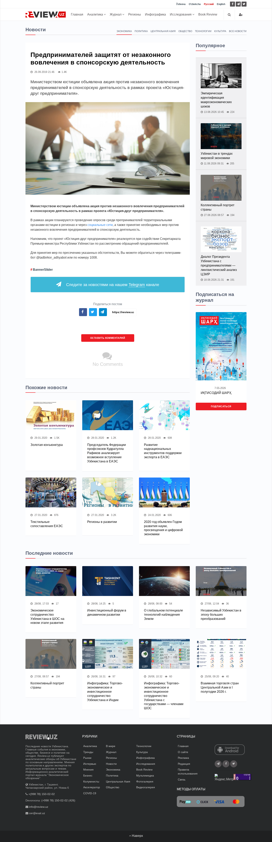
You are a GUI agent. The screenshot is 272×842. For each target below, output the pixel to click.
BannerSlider (43, 269)
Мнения (88, 769)
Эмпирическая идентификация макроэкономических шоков (216, 100)
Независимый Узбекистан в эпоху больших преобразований (221, 614)
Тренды (88, 752)
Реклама (183, 757)
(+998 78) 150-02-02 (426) (58, 800)
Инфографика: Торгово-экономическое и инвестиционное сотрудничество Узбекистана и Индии (105, 691)
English (221, 4)
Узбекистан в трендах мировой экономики (217, 156)
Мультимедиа (145, 775)
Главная (77, 14)
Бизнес (87, 775)
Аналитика (95, 14)
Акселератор (91, 787)
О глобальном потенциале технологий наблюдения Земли (163, 614)
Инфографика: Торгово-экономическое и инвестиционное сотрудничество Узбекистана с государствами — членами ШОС (163, 696)
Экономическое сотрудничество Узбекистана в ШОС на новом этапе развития (47, 616)
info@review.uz (38, 806)
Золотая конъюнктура (46, 444)
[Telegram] (238, 4)
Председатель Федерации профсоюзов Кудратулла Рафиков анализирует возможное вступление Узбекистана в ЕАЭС (106, 453)
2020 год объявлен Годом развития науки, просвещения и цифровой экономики (163, 528)
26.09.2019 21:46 (44, 71)
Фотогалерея (144, 781)
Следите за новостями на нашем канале (112, 284)
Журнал (116, 14)
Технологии (203, 31)
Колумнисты (91, 781)
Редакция (184, 763)
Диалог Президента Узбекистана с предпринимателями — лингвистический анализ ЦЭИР (219, 265)
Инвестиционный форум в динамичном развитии (106, 612)
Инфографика (155, 14)
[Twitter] (244, 4)
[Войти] (241, 14)
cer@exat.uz (37, 813)
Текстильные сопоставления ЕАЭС (46, 524)
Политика (141, 31)
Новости (111, 763)
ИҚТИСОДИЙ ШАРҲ (216, 393)
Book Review (207, 14)
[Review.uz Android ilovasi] (230, 750)
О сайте (183, 752)
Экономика (124, 31)
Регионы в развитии (102, 522)
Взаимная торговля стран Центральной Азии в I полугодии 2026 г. (220, 687)
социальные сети (100, 225)
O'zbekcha (195, 4)
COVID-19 (89, 793)
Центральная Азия (163, 31)
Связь (181, 779)
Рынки (87, 757)
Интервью (89, 763)
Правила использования (188, 771)
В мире (110, 746)
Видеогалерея (145, 787)
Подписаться (221, 406)
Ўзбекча (181, 4)
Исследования (181, 14)
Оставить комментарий (107, 338)
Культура (220, 31)
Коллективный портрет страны (217, 207)
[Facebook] (232, 4)
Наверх (137, 835)
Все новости (238, 31)
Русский (209, 4)
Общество (185, 31)
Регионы (134, 14)
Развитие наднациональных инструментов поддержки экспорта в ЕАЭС (163, 451)
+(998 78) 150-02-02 (41, 794)
